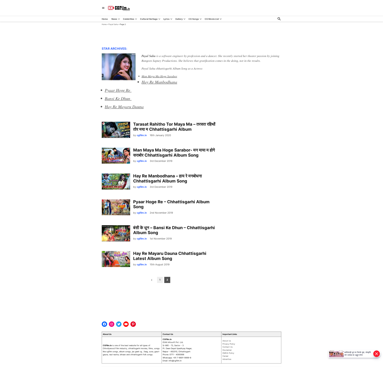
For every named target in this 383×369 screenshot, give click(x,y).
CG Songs (194, 19)
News (114, 19)
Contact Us (227, 347)
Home (105, 19)
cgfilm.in (142, 135)
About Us (226, 341)
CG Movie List (212, 19)
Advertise (226, 359)
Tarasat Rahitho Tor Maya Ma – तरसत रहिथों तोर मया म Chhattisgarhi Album (174, 127)
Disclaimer (227, 350)
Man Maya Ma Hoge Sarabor (159, 76)
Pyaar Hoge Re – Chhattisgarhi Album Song (171, 204)
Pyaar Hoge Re (118, 90)
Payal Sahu (113, 24)
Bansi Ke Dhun (118, 98)
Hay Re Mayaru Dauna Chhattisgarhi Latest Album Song (169, 256)
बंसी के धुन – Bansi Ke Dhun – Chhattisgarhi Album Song (174, 230)
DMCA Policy (228, 353)
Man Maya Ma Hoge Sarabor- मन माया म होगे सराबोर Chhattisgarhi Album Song (174, 152)
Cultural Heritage (149, 19)
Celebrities (128, 19)
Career (225, 356)
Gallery (179, 19)
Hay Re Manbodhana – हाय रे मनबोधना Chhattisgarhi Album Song (167, 178)
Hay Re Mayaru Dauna (124, 106)
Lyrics (166, 19)
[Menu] (103, 8)
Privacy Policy (228, 344)
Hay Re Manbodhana (159, 82)
